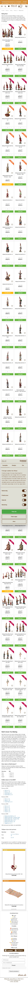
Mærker (7, 10)
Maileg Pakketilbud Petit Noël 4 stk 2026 (20, 65)
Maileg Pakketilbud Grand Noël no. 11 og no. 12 (7, 635)
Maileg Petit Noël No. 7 (20, 200)
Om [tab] (23, 465)
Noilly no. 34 (7, 808)
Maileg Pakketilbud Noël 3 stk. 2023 (7, 662)
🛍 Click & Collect (14, 933)
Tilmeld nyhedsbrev (14, 971)
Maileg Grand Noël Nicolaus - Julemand (7, 418)
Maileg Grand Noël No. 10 (20, 417)
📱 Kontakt (14, 915)
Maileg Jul (15, 10)
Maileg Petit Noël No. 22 (8, 254)
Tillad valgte (14, 516)
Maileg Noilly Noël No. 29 (20, 37)
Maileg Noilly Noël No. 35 (20, 362)
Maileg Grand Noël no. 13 (10, 816)
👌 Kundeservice (14, 918)
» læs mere (8, 43)
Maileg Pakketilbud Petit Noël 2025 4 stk (8, 583)
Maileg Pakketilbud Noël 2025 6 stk (8, 607)
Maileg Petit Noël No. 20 (20, 227)
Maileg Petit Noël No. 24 (8, 284)
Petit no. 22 (7, 799)
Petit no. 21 (7, 790)
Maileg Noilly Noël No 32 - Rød (7, 336)
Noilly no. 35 (7, 810)
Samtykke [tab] (5, 465)
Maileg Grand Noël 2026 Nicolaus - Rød (20, 173)
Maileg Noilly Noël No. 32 (20, 308)
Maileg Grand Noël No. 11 (7, 444)
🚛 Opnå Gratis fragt (14, 929)
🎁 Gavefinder (14, 932)
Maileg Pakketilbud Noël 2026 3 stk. (8, 92)
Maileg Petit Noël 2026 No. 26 (20, 119)
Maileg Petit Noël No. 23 (20, 254)
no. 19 (12, 837)
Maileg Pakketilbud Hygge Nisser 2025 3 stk (20, 607)
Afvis (14, 521)
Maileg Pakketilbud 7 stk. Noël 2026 (7, 41)
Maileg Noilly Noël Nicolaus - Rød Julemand (20, 390)
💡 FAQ (14, 916)
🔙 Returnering (14, 919)
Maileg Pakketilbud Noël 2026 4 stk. (20, 92)
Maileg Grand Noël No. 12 (20, 444)
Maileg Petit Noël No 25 (20, 281)
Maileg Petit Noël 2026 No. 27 (7, 146)
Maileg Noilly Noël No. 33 (20, 335)
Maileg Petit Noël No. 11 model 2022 (8, 228)
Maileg (11, 10)
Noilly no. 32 (7, 791)
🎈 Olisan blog (14, 945)
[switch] (24, 495)
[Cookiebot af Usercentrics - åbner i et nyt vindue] (20, 461)
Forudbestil (8, 48)
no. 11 (15, 834)
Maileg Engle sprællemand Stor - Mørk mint (20, 716)
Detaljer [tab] (14, 465)
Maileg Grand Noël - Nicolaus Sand (12, 817)
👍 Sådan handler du (14, 921)
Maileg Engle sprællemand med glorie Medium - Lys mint (20, 689)
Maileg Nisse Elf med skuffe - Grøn (20, 553)
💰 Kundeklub (14, 938)
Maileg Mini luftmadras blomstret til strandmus (14, 904)
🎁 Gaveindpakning (14, 928)
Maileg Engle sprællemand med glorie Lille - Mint (7, 689)
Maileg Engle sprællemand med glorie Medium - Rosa (7, 716)
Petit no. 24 (7, 807)
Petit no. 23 (7, 806)
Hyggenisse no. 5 (8, 823)
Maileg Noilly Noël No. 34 (7, 362)
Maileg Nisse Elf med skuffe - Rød (7, 553)
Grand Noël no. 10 (8, 794)
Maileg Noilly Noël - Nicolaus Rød (12, 818)
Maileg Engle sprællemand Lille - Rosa (20, 662)
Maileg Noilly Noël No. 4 (8, 308)
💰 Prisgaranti (14, 931)
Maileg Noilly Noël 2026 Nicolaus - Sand (8, 176)
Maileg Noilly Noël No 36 (7, 390)
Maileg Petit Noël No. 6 (7, 200)
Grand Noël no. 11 (8, 801)
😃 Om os (14, 941)
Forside (3, 10)
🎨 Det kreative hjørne (14, 942)
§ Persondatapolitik (14, 923)
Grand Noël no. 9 (8, 793)
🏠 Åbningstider (14, 939)
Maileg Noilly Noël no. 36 (10, 820)
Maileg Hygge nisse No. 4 (7, 525)
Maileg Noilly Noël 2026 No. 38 (20, 146)
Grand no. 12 (7, 811)
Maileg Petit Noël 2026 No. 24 (7, 119)
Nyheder (5, 850)
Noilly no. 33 (7, 800)
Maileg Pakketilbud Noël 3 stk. (7, 65)
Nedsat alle (6, 880)
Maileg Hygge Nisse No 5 (20, 525)
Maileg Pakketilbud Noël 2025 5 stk (20, 580)
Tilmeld (13, 965)
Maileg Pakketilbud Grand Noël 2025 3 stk (20, 635)
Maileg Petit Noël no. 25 (10, 821)
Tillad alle (14, 511)
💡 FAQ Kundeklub (14, 922)
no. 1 (12, 834)
